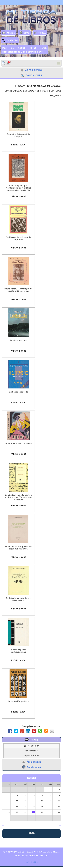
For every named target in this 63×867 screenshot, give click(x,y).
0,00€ (31, 755)
